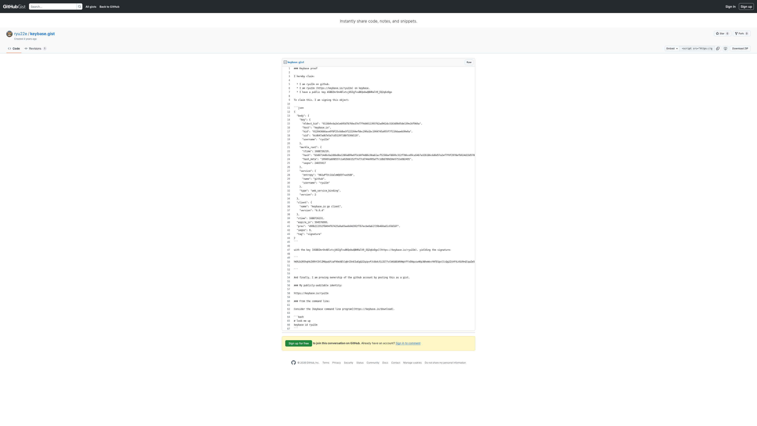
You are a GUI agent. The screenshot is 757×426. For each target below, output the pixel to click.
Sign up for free (299, 343)
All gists (91, 6)
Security (348, 362)
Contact (395, 362)
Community (373, 362)
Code (16, 48)
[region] (378, 198)
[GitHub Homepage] (293, 362)
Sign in (730, 6)
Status (360, 362)
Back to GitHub (109, 6)
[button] (717, 48)
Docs (385, 362)
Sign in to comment (408, 343)
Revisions (37, 48)
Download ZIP (740, 48)
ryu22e (20, 33)
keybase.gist (42, 33)
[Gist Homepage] (14, 6)
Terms (326, 362)
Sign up (746, 6)
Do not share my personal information (445, 362)
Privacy (336, 362)
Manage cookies (412, 362)
